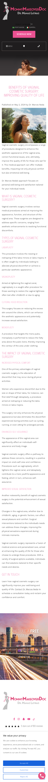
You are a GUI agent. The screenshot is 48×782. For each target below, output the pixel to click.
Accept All (24, 763)
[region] (24, 757)
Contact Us (24, 656)
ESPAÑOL (32, 27)
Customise (24, 770)
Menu (10, 46)
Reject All (24, 777)
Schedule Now (24, 34)
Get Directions (24, 646)
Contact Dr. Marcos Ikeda (26, 589)
